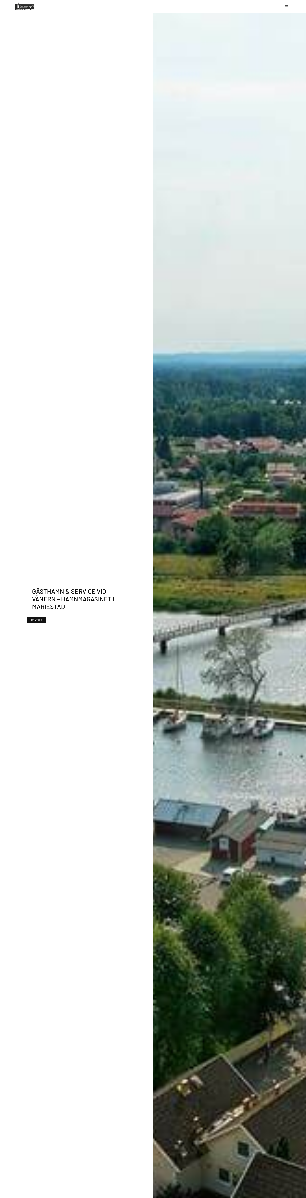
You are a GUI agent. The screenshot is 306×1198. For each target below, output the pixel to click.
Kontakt (36, 619)
